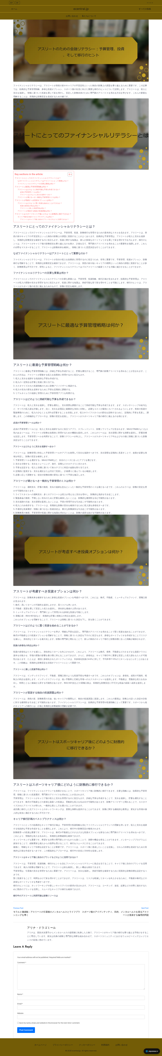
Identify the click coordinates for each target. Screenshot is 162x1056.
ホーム (14, 9)
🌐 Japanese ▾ (152, 1051)
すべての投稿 (145, 9)
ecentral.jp (81, 9)
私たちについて (89, 16)
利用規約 (105, 1045)
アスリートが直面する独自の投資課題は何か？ (35, 211)
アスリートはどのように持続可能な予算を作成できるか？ (39, 189)
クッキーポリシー (87, 1045)
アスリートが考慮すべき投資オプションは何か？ (34, 200)
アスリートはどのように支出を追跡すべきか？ (36, 195)
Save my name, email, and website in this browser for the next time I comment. (49, 1023)
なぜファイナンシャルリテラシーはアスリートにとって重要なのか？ (43, 181)
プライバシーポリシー (63, 1045)
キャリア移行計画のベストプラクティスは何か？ (36, 217)
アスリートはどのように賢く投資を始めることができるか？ (40, 203)
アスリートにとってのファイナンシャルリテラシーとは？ (38, 178)
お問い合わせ (72, 16)
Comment (21, 963)
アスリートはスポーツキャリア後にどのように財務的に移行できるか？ (43, 214)
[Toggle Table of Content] (68, 174)
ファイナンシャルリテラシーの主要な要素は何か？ (36, 184)
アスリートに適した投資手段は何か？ (33, 208)
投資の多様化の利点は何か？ (30, 206)
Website (20, 1013)
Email (20, 1004)
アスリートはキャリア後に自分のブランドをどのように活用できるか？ (44, 219)
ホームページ (40, 1045)
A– (17, 2)
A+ (11, 2)
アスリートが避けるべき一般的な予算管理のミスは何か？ (39, 197)
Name (20, 994)
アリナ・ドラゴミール (41, 928)
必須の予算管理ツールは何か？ (30, 192)
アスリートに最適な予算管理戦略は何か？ (31, 187)
